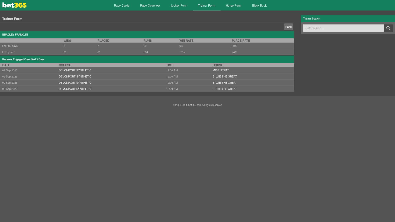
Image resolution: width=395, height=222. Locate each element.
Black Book (259, 5)
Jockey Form (179, 5)
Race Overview (150, 5)
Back (288, 27)
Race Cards (121, 5)
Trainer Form (206, 5)
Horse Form (234, 5)
